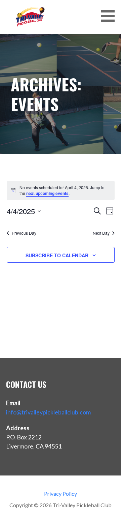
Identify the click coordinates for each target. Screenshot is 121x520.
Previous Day (24, 233)
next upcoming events (47, 193)
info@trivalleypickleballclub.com (48, 412)
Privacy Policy (60, 493)
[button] (110, 16)
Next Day (101, 233)
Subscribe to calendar (57, 255)
